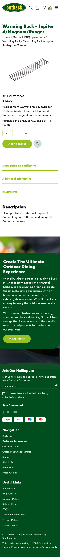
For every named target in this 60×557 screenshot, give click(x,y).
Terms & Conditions (13, 514)
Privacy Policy (10, 520)
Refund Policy (10, 504)
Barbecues (8, 436)
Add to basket (17, 144)
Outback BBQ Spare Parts (29, 37)
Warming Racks (12, 41)
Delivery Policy (10, 499)
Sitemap (27, 534)
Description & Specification (19, 165)
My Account (9, 488)
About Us (7, 462)
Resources (8, 467)
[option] (30, 69)
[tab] (30, 166)
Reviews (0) (9, 191)
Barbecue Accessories (14, 441)
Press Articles (9, 472)
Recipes (6, 457)
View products (17, 338)
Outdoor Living (10, 446)
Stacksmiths (9, 538)
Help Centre (9, 493)
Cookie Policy (9, 525)
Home (6, 37)
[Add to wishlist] (38, 144)
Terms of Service (41, 547)
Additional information (17, 178)
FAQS (5, 509)
